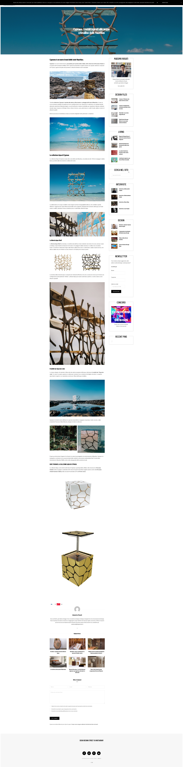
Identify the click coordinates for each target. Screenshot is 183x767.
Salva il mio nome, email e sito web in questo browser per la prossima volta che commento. (72, 706)
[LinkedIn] (99, 753)
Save (59, 603)
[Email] (62, 604)
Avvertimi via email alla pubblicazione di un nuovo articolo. (65, 711)
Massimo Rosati (92, 36)
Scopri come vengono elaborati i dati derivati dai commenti (84, 724)
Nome (112, 270)
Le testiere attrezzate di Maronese (58, 669)
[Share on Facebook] (55, 604)
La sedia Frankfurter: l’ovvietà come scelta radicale (123, 152)
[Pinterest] (94, 753)
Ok (157, 2)
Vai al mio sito (121, 86)
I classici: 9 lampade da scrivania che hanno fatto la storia (124, 107)
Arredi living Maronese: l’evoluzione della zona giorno (124, 145)
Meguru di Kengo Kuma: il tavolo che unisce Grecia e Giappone (124, 138)
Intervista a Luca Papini (124, 208)
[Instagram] (89, 753)
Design (91, 24)
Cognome (113, 277)
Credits (99, 758)
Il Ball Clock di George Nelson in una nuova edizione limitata (123, 121)
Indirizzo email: (114, 284)
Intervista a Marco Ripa (124, 202)
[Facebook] (84, 753)
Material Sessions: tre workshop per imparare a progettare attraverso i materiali (77, 671)
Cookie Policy (165, 2)
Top (92, 762)
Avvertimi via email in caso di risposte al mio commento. (64, 709)
